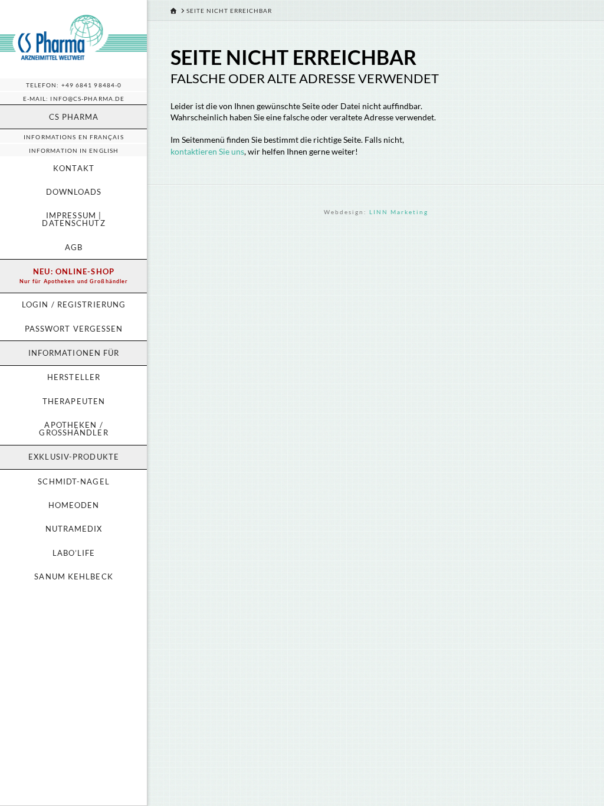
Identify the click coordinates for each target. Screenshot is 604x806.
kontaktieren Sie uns (207, 151)
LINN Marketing (398, 211)
